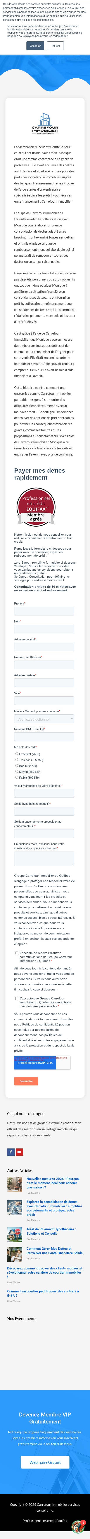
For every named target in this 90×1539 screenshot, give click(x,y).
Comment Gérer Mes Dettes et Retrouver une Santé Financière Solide (55, 1251)
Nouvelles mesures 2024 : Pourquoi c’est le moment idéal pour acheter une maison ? (53, 1183)
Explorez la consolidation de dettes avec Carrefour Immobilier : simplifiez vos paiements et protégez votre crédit (54, 1208)
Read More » (33, 1193)
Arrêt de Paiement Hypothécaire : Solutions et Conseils (51, 1231)
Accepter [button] (35, 45)
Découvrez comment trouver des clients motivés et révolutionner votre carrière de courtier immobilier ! (44, 1272)
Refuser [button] (55, 45)
